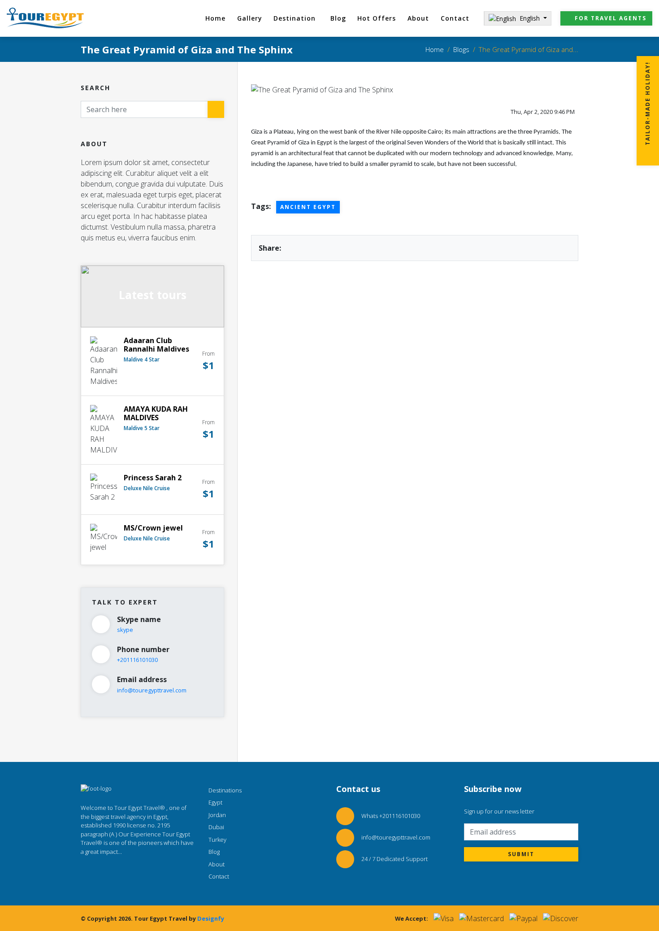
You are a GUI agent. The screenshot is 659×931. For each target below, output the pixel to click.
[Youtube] (136, 871)
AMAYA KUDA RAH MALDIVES (156, 413)
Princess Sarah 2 (153, 478)
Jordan (217, 815)
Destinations (225, 790)
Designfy (210, 918)
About (418, 18)
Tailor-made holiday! (647, 104)
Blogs (461, 49)
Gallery (249, 18)
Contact (455, 18)
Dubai (216, 827)
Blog (338, 18)
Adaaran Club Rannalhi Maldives (156, 344)
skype (125, 630)
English (531, 18)
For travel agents (610, 18)
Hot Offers (376, 18)
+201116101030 (137, 660)
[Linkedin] (119, 871)
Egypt (215, 802)
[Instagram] (86, 871)
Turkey (217, 839)
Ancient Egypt (308, 207)
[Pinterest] (153, 871)
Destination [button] (294, 18)
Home (215, 18)
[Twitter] (103, 871)
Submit (521, 854)
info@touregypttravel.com (151, 690)
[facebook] (169, 871)
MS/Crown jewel (153, 528)
